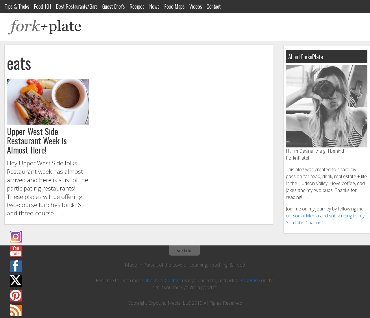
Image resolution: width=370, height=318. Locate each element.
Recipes (137, 6)
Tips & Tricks (17, 6)
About (150, 280)
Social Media (306, 215)
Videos (195, 6)
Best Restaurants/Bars (77, 6)
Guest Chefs (113, 6)
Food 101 (42, 6)
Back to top (184, 250)
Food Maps (174, 6)
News (154, 6)
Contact (214, 6)
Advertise (250, 280)
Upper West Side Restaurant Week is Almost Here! (37, 140)
